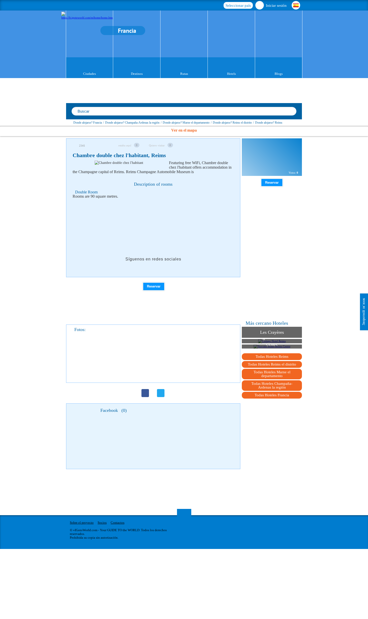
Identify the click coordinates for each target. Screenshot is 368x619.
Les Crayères (272, 332)
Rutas (184, 74)
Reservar (153, 286)
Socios (102, 522)
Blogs (279, 74)
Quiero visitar (157, 145)
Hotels (231, 74)
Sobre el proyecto (82, 522)
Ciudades (89, 74)
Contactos (117, 522)
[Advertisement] (164, 215)
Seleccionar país (238, 6)
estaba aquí (124, 145)
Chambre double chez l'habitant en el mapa (268, 162)
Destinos (137, 74)
